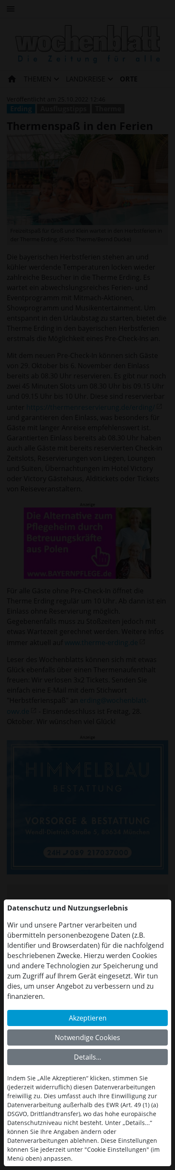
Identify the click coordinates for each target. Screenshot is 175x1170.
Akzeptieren (88, 1018)
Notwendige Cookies (87, 1037)
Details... (87, 1057)
